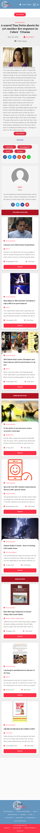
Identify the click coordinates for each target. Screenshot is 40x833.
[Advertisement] (20, 779)
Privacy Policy (17, 828)
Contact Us (20, 831)
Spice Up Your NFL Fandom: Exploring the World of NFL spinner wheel (20, 488)
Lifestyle (22, 815)
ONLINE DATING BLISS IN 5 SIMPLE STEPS (19, 729)
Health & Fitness (12, 815)
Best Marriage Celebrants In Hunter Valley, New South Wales (17, 613)
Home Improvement (20, 821)
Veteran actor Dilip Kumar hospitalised (19, 245)
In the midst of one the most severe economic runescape (18, 430)
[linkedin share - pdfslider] (14, 157)
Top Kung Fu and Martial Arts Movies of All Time (19, 672)
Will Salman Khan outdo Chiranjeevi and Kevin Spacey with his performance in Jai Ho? (19, 362)
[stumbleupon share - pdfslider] (19, 157)
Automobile (19, 818)
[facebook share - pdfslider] (5, 157)
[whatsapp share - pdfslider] (29, 157)
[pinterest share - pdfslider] (24, 157)
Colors (8, 151)
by (30, 37)
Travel (30, 815)
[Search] (38, 5)
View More (20, 133)
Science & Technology (23, 811)
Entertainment (20, 22)
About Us (7, 828)
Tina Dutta (9, 147)
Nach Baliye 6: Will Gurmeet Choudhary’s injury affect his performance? (19, 302)
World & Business (8, 811)
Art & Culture (9, 818)
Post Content (20, 14)
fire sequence (24, 147)
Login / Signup (26, 4)
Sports (35, 811)
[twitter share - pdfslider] (10, 157)
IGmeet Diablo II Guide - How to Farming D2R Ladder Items (19, 547)
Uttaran (20, 151)
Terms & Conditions (30, 828)
